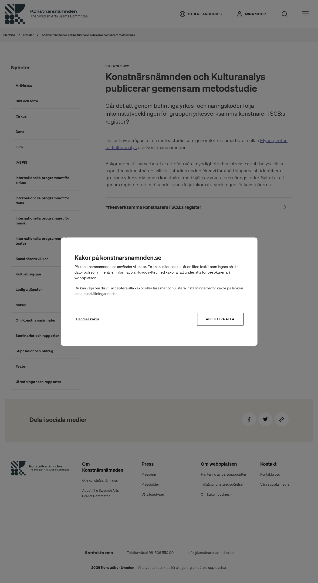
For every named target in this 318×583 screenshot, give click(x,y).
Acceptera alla (220, 319)
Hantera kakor (87, 319)
